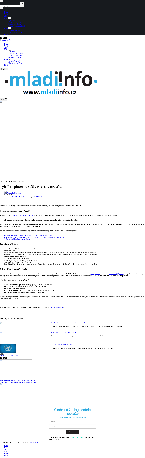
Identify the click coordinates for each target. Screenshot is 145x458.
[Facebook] (1, 38)
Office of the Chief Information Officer (17, 239)
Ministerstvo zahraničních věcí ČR (21, 215)
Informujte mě (72, 432)
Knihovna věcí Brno (15, 63)
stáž (19, 356)
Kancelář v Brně (14, 61)
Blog (6, 46)
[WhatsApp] (4, 358)
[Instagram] (4, 38)
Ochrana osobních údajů (16, 57)
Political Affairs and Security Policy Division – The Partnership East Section (29, 235)
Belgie (3, 356)
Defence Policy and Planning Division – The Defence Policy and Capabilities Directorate (34, 237)
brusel (8, 356)
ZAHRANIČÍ (37, 197)
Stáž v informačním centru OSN (61, 345)
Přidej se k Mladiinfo (15, 53)
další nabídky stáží (57, 307)
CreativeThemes (34, 442)
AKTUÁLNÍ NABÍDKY (13, 197)
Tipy (5, 48)
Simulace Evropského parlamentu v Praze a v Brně (68, 323)
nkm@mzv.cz (95, 274)
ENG (6, 65)
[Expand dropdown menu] (10, 50)
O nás (6, 50)
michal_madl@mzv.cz (116, 274)
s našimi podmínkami (76, 437)
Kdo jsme (11, 51)
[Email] (6, 38)
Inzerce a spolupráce (15, 55)
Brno (6, 59)
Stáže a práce (26, 197)
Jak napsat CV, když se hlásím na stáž (63, 332)
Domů (6, 44)
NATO (14, 356)
